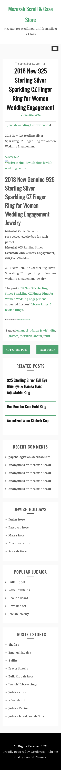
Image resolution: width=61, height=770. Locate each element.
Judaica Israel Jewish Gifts (26, 716)
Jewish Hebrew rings (22, 684)
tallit (47, 336)
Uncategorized (30, 114)
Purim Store (16, 519)
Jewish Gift (47, 330)
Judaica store (17, 692)
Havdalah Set (17, 606)
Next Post (46, 349)
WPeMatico (24, 319)
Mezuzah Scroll (42, 457)
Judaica (13, 336)
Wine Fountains (19, 590)
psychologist (17, 457)
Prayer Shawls (18, 668)
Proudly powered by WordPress (24, 751)
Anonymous (16, 465)
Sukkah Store (17, 551)
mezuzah (26, 336)
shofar (37, 336)
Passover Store (18, 527)
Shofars (13, 644)
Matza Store (16, 535)
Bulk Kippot (16, 582)
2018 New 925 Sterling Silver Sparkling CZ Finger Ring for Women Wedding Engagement (29, 293)
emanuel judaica (27, 330)
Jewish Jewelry (18, 614)
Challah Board (18, 598)
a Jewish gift (16, 700)
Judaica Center (18, 708)
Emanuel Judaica (19, 652)
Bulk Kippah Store (21, 676)
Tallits (13, 660)
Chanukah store (19, 543)
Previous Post (17, 349)
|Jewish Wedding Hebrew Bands (28, 125)
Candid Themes (35, 757)
